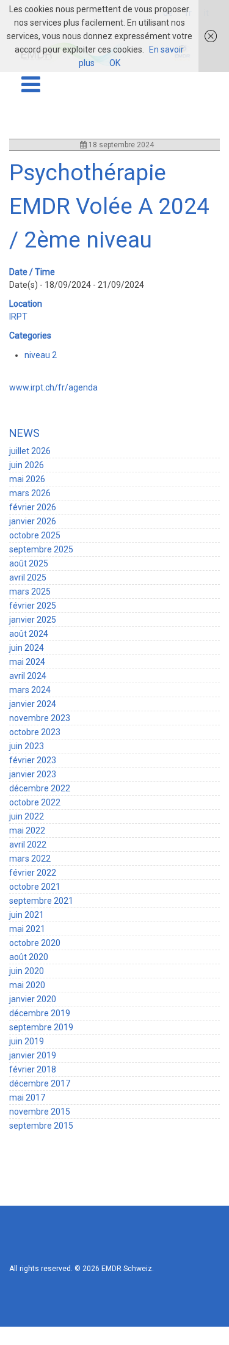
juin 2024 (26, 648)
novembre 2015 (39, 1111)
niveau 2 (40, 355)
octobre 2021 (34, 887)
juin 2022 (26, 816)
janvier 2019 (32, 1055)
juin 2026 (26, 465)
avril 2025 (27, 577)
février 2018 (32, 1069)
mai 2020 (27, 985)
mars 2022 (30, 858)
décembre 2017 (39, 1083)
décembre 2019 (39, 1013)
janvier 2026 (32, 521)
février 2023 (32, 760)
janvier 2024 (32, 704)
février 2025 (32, 605)
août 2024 (28, 634)
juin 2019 (26, 1041)
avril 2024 (27, 676)
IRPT (18, 316)
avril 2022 (27, 844)
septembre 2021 (41, 901)
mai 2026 (27, 479)
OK (114, 63)
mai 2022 (27, 830)
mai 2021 (27, 929)
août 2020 (28, 957)
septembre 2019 (41, 1027)
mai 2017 (27, 1097)
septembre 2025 (41, 549)
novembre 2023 (39, 718)
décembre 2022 (39, 788)
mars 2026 (30, 493)
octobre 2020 (34, 943)
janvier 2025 (32, 620)
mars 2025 (30, 591)
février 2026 (32, 507)
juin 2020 (26, 971)
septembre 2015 (41, 1126)
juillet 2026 (30, 451)
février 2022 (32, 873)
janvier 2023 (32, 774)
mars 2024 (30, 690)
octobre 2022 (34, 802)
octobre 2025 (34, 535)
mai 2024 (27, 662)
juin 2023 (26, 746)
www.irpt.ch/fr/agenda (53, 387)
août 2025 (28, 563)
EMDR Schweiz (126, 1268)
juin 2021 (26, 915)
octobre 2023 (34, 732)
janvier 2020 (32, 999)
